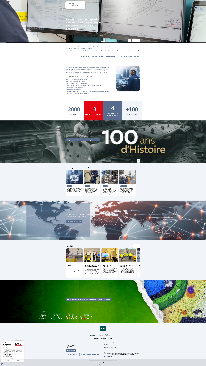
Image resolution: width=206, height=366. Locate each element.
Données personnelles (109, 360)
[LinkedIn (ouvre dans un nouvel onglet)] (104, 344)
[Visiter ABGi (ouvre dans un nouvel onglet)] (110, 338)
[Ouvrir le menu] (67, 5)
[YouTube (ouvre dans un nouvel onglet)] (107, 344)
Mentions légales (103, 360)
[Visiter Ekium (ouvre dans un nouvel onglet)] (100, 335)
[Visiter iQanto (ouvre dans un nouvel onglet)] (103, 338)
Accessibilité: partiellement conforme (94, 360)
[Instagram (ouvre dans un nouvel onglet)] (107, 356)
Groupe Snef (115, 360)
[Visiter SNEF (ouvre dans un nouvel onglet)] (92, 335)
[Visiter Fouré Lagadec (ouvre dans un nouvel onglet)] (107, 335)
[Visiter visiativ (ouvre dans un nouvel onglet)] (96, 338)
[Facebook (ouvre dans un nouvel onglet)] (104, 356)
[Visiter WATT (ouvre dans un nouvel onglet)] (114, 334)
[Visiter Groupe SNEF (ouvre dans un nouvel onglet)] (103, 329)
